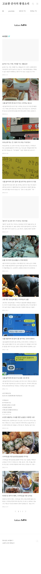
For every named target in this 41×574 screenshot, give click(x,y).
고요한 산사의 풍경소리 (15, 3)
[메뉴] (37, 3)
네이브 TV (22, 11)
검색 (33, 3)
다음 (25, 511)
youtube (11, 11)
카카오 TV (33, 11)
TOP (37, 541)
